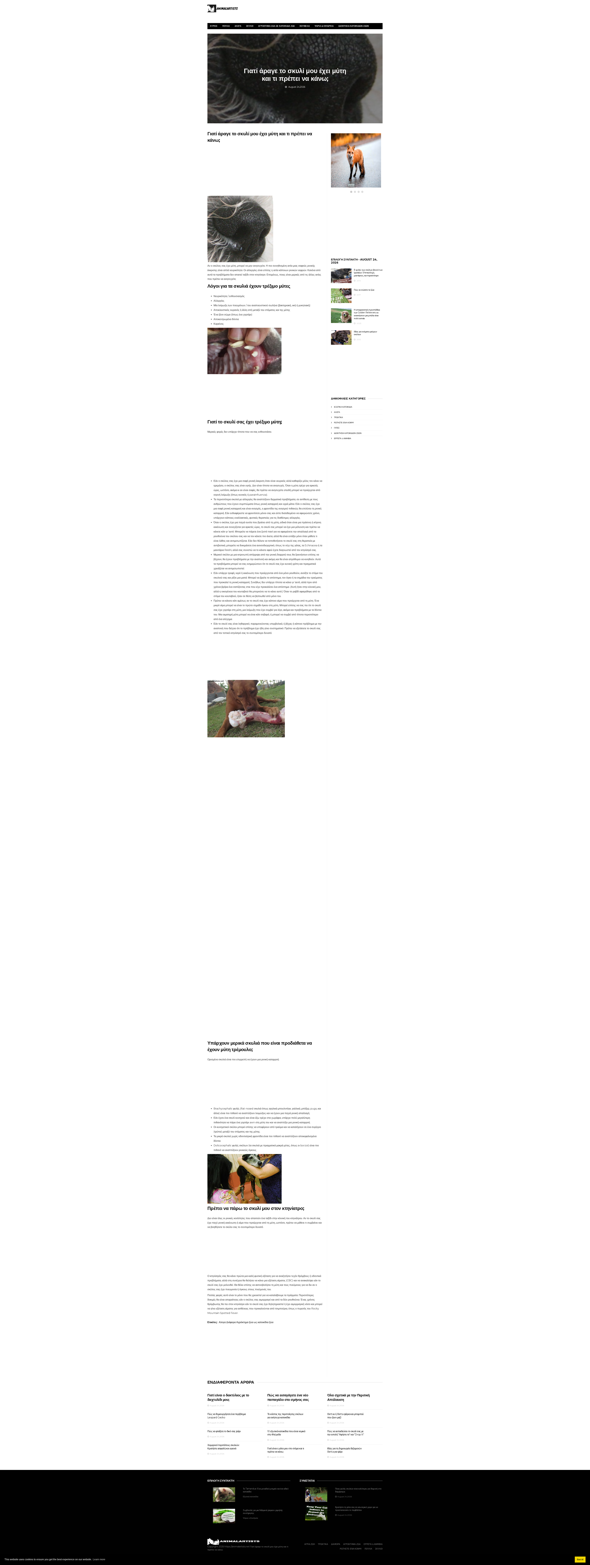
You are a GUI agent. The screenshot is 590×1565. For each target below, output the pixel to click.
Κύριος (213, 26)
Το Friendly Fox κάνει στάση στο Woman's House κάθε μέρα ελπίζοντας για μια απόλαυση (351, 163)
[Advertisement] (265, 171)
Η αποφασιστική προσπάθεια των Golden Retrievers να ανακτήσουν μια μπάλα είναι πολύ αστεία (367, 314)
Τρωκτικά (338, 417)
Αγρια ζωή (309, 1544)
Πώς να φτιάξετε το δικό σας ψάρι (224, 1431)
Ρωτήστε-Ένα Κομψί (344, 422)
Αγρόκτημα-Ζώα (352, 1544)
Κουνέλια (305, 26)
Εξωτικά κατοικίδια (343, 407)
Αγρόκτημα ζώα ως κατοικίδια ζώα (276, 26)
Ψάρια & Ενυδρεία (324, 26)
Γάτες (336, 428)
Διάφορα (231, 1322)
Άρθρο (342, 149)
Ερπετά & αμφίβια (342, 438)
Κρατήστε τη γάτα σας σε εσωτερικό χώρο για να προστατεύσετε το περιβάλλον (356, 1508)
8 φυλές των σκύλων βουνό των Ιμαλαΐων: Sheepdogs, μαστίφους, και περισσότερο (368, 272)
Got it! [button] (580, 1559)
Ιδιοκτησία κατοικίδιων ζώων (353, 26)
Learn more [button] (99, 1559)
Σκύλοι (249, 26)
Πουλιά (226, 26)
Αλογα (238, 26)
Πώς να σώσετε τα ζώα (364, 289)
